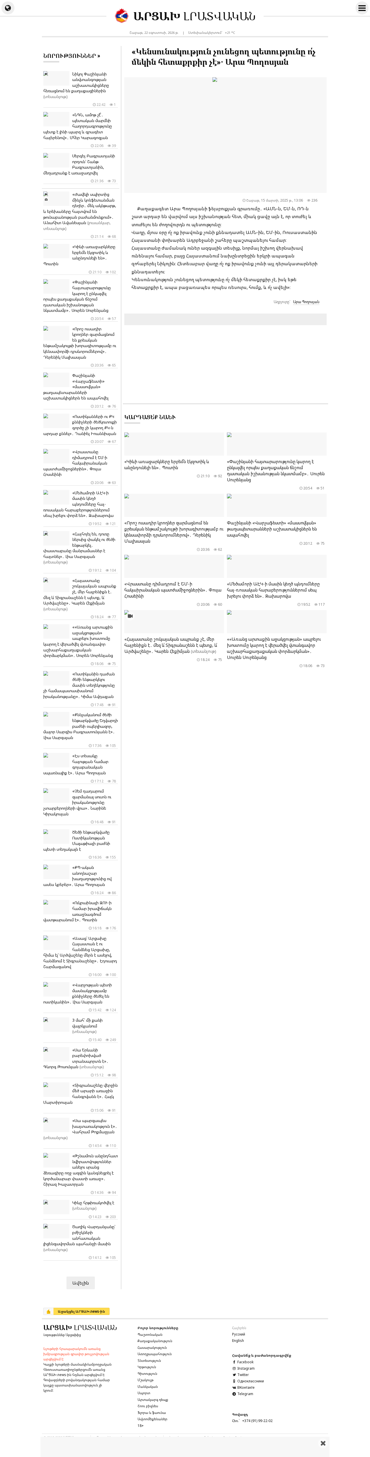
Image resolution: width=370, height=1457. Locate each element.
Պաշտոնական (150, 1334)
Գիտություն (147, 1373)
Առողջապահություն (155, 1353)
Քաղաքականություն (155, 1340)
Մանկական (148, 1386)
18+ (141, 1425)
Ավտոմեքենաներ (152, 1419)
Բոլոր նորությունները (158, 1327)
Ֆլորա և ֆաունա (152, 1412)
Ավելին (80, 1283)
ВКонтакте (245, 1387)
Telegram (244, 1393)
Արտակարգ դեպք (153, 1399)
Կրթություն (147, 1366)
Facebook (245, 1362)
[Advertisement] (185, 1447)
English (238, 1340)
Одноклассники (250, 1381)
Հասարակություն (152, 1347)
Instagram (245, 1368)
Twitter (242, 1374)
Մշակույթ (145, 1379)
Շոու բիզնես (148, 1405)
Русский (238, 1334)
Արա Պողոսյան (306, 301)
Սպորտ (144, 1392)
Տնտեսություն (149, 1360)
